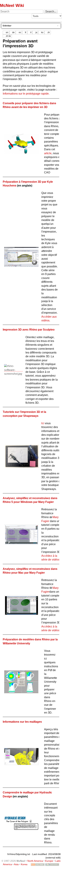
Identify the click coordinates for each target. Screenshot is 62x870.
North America (35, 860)
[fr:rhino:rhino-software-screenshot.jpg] (13, 369)
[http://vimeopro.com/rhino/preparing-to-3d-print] (21, 256)
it (30, 32)
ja (36, 32)
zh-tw (8, 36)
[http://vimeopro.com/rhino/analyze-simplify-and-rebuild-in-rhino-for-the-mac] (21, 605)
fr (25, 32)
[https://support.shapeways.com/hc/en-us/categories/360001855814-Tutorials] (21, 456)
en (7, 32)
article (47, 153)
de (13, 32)
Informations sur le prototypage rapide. (26, 93)
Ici (42, 423)
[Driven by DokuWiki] (52, 864)
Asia (16, 864)
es (20, 32)
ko (42, 32)
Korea (24, 864)
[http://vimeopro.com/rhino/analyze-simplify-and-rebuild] (21, 534)
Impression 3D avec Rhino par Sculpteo (29, 329)
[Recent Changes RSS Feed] (38, 864)
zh (49, 32)
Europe (49, 860)
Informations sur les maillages (22, 721)
